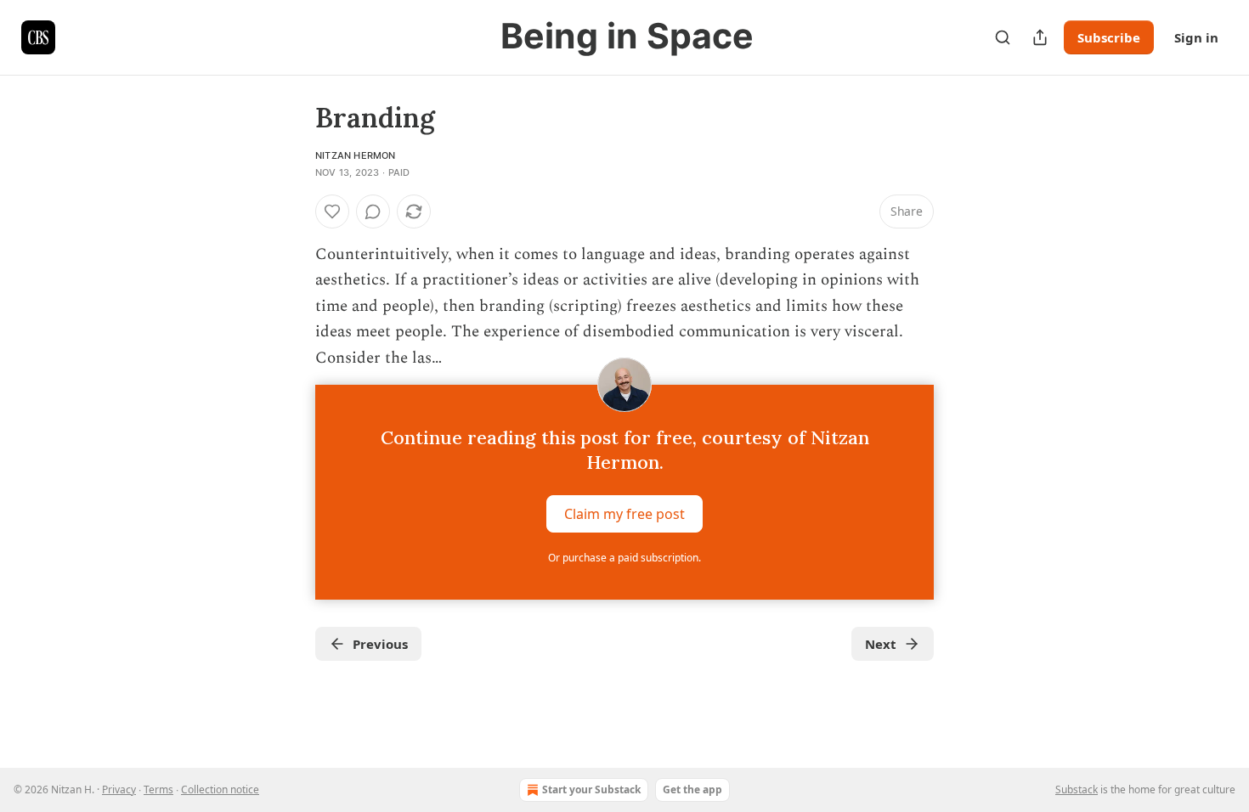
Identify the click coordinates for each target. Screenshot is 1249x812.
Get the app (692, 789)
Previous (380, 643)
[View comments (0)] (373, 211)
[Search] (1003, 37)
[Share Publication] (1040, 37)
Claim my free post (624, 514)
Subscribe (1108, 37)
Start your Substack (591, 789)
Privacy (119, 789)
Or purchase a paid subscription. (624, 557)
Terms (158, 789)
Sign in (1196, 37)
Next (880, 643)
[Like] (332, 211)
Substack (1076, 789)
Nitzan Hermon (355, 155)
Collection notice (220, 789)
